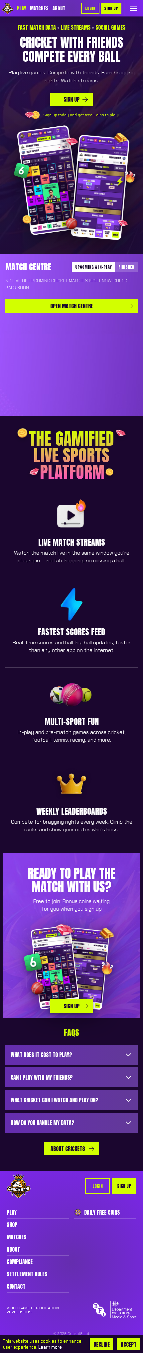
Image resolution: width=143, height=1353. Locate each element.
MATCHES (39, 8)
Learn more (50, 1347)
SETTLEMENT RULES (27, 1274)
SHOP (12, 1225)
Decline (101, 1344)
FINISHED (126, 267)
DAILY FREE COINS (102, 1212)
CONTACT (16, 1286)
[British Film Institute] (99, 1310)
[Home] (7, 8)
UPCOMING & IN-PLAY (93, 267)
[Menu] (133, 8)
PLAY (21, 8)
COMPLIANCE (20, 1262)
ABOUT (59, 8)
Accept (128, 1344)
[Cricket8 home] (19, 1186)
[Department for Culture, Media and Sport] (123, 1310)
